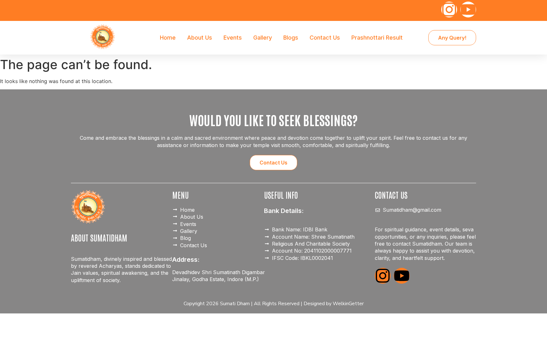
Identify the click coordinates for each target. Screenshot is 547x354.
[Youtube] (468, 9)
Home (168, 37)
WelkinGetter (348, 303)
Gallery (262, 37)
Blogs (290, 37)
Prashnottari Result (377, 37)
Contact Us (325, 37)
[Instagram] (449, 9)
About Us (199, 37)
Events (232, 37)
